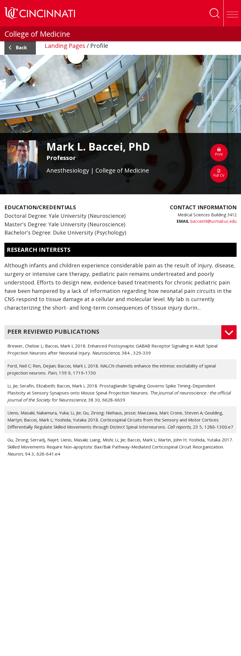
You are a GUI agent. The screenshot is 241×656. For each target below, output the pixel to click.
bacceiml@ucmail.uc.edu (213, 221)
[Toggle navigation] (232, 13)
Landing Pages (65, 46)
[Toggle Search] (214, 13)
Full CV (218, 175)
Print (219, 154)
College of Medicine (37, 34)
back (21, 47)
